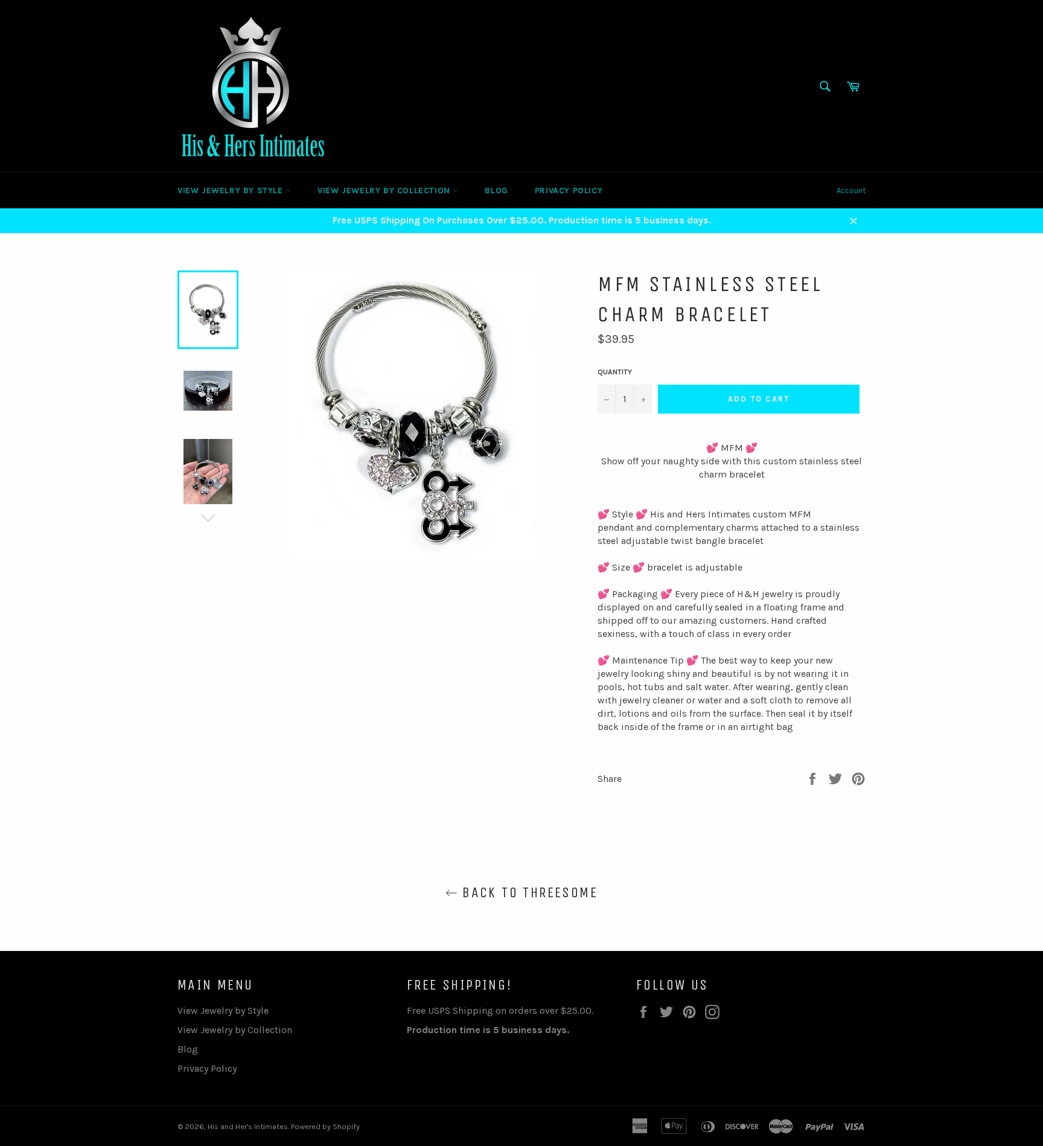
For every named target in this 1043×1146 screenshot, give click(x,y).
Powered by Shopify (325, 1126)
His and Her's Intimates (248, 1126)
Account (851, 190)
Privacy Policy (568, 190)
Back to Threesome (528, 892)
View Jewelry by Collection (385, 190)
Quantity (615, 372)
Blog (496, 190)
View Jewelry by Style (231, 190)
